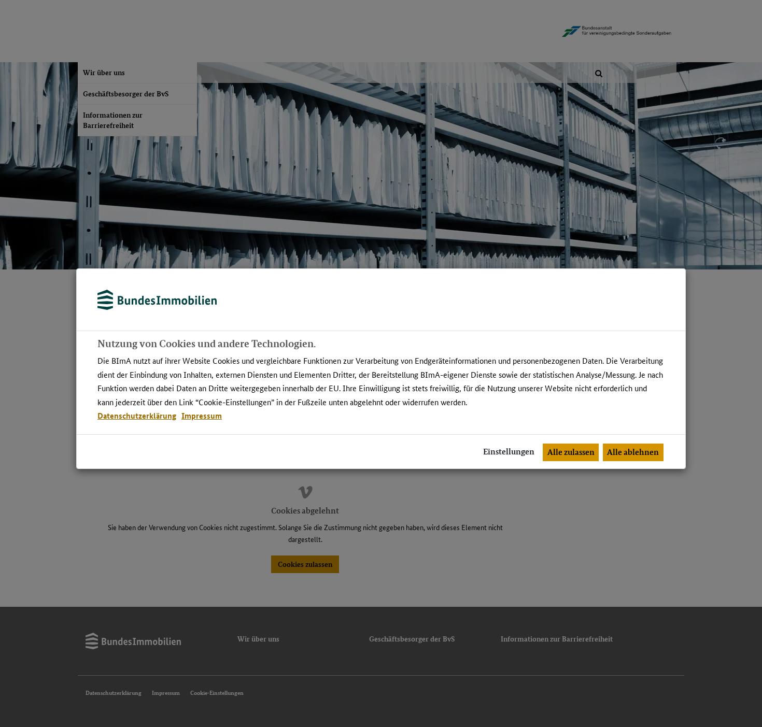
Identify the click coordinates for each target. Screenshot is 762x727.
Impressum (201, 415)
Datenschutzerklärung (136, 415)
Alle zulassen (571, 452)
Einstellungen (508, 451)
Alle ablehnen (633, 452)
